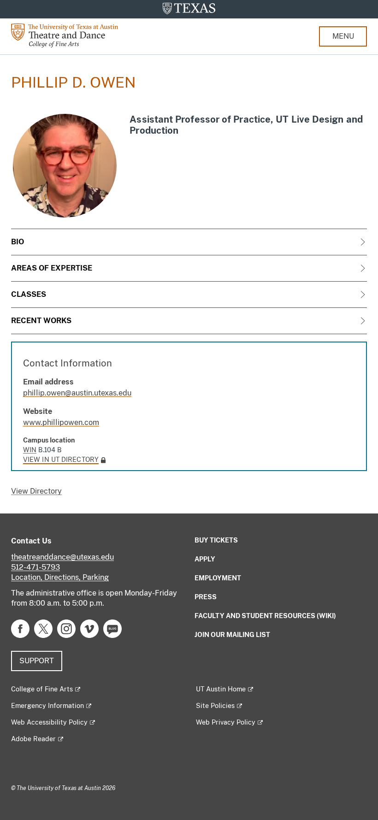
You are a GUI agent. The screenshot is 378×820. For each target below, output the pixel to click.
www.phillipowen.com (61, 422)
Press (206, 597)
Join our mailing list (232, 634)
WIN (29, 450)
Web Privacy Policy (225, 722)
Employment (218, 578)
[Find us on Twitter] (43, 628)
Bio (17, 241)
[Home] (71, 34)
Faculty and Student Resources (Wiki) (265, 615)
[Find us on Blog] (112, 628)
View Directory (36, 491)
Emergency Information (47, 705)
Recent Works (41, 320)
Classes (28, 294)
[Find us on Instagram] (66, 628)
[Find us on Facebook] (20, 628)
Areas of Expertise (51, 268)
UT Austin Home (221, 689)
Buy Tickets (216, 540)
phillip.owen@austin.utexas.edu (77, 393)
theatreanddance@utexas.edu (62, 557)
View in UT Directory (61, 459)
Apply (205, 559)
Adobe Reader (33, 739)
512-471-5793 (35, 567)
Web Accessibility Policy (49, 722)
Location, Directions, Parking (60, 577)
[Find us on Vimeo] (89, 628)
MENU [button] (343, 36)
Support (36, 660)
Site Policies (215, 705)
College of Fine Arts (42, 689)
